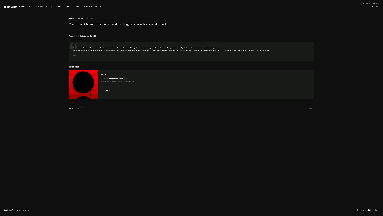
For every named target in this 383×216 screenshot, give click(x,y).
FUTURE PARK (87, 7)
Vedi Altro (108, 90)
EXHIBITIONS (58, 7)
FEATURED (22, 7)
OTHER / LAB (39, 7)
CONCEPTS (69, 7)
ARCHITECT (98, 7)
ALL (47, 7)
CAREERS (26, 210)
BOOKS (78, 7)
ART (30, 7)
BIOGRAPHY (366, 3)
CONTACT (376, 3)
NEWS (18, 210)
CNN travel (76, 56)
